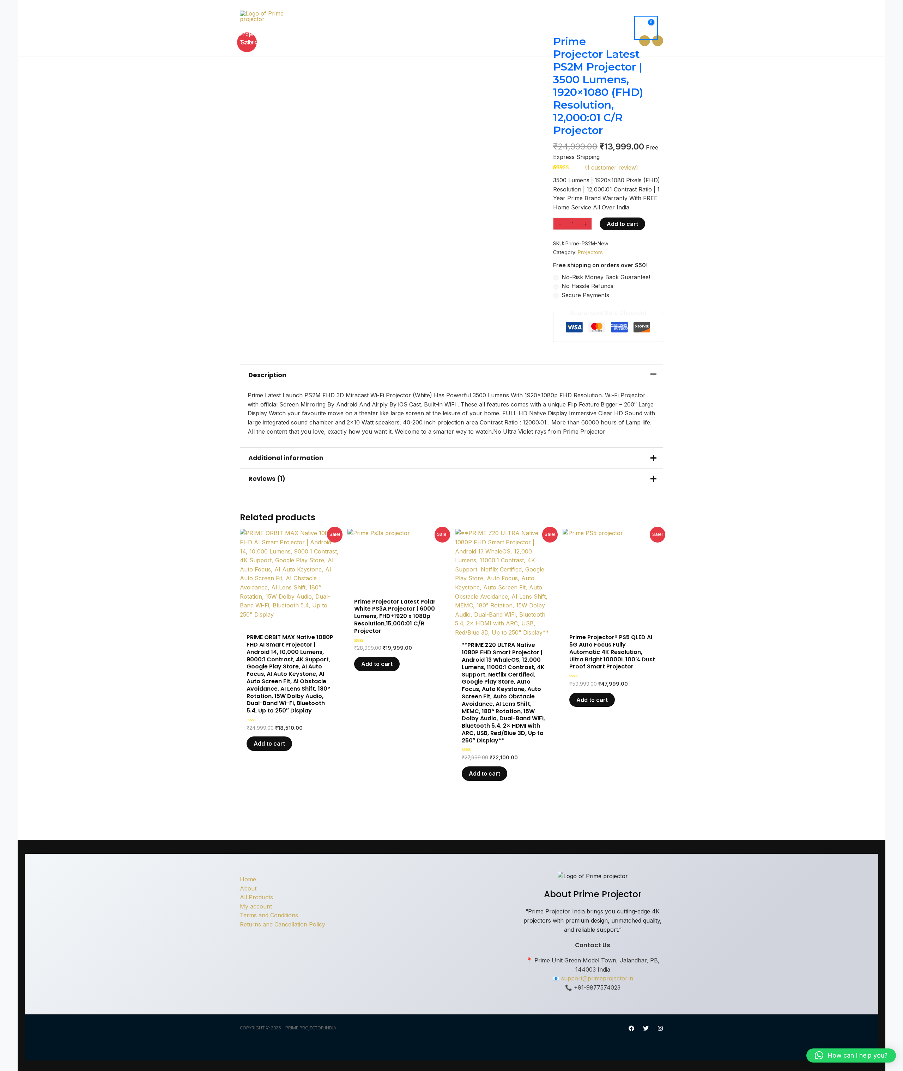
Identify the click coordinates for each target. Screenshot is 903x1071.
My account (256, 906)
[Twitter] (646, 1028)
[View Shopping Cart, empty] (646, 28)
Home (248, 879)
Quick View (290, 622)
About (248, 888)
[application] (535, 27)
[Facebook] (631, 1028)
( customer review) (611, 167)
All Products (256, 897)
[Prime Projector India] (266, 15)
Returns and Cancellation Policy (282, 924)
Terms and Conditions (269, 915)
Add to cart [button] (269, 743)
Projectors (590, 252)
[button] (851, 1055)
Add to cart (622, 223)
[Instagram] (660, 1028)
